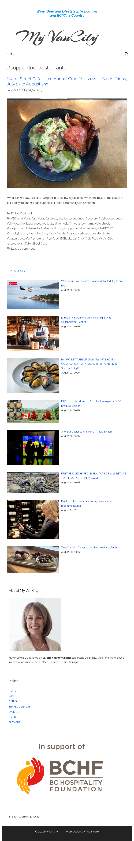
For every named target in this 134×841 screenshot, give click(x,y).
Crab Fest (91, 238)
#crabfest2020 (47, 218)
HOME (12, 690)
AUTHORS (14, 722)
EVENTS (13, 711)
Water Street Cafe (35, 243)
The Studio (92, 831)
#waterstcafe (101, 233)
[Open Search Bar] (126, 54)
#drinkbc (12, 223)
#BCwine (17, 218)
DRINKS (13, 717)
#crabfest (30, 218)
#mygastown (78, 223)
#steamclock (34, 228)
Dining (15, 213)
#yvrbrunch (38, 238)
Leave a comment (23, 248)
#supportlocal (53, 228)
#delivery (92, 218)
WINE (12, 696)
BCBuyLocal (68, 238)
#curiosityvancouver (71, 218)
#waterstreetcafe (18, 238)
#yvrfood (53, 238)
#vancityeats (57, 233)
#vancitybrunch (17, 233)
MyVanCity (105, 238)
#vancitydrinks (37, 233)
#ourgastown (15, 228)
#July (49, 223)
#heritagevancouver (32, 223)
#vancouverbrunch (79, 233)
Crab (81, 238)
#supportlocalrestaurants (80, 228)
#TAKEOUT (105, 228)
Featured (26, 213)
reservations (15, 243)
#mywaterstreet (98, 223)
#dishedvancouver (110, 218)
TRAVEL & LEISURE (19, 706)
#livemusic (61, 223)
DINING (13, 701)
